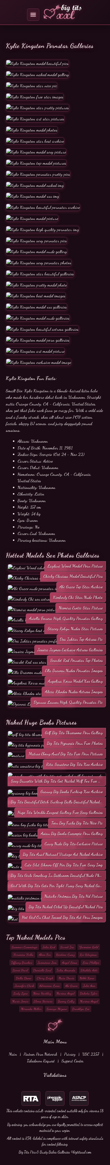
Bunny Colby (66, 1001)
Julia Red (49, 947)
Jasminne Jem (47, 962)
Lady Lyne (20, 993)
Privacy (69, 1054)
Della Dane (23, 978)
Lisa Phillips (90, 962)
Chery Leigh (45, 978)
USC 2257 (90, 1054)
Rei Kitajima (88, 955)
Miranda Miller (31, 1009)
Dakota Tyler (88, 993)
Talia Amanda (66, 970)
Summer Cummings (24, 947)
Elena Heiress (43, 1001)
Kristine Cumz (65, 955)
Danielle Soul (42, 970)
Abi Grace (71, 986)
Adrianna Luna (49, 986)
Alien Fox (45, 955)
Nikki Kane (86, 978)
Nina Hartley (42, 993)
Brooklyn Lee (80, 1009)
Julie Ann (89, 986)
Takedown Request (41, 1060)
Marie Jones (20, 1001)
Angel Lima (69, 962)
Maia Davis (66, 978)
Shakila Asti (89, 970)
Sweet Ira (67, 947)
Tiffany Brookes (21, 962)
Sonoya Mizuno (57, 1009)
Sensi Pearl (20, 970)
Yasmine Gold (88, 947)
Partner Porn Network (40, 1054)
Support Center (73, 1060)
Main (13, 1054)
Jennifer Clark (24, 986)
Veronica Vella (23, 955)
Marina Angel (65, 993)
